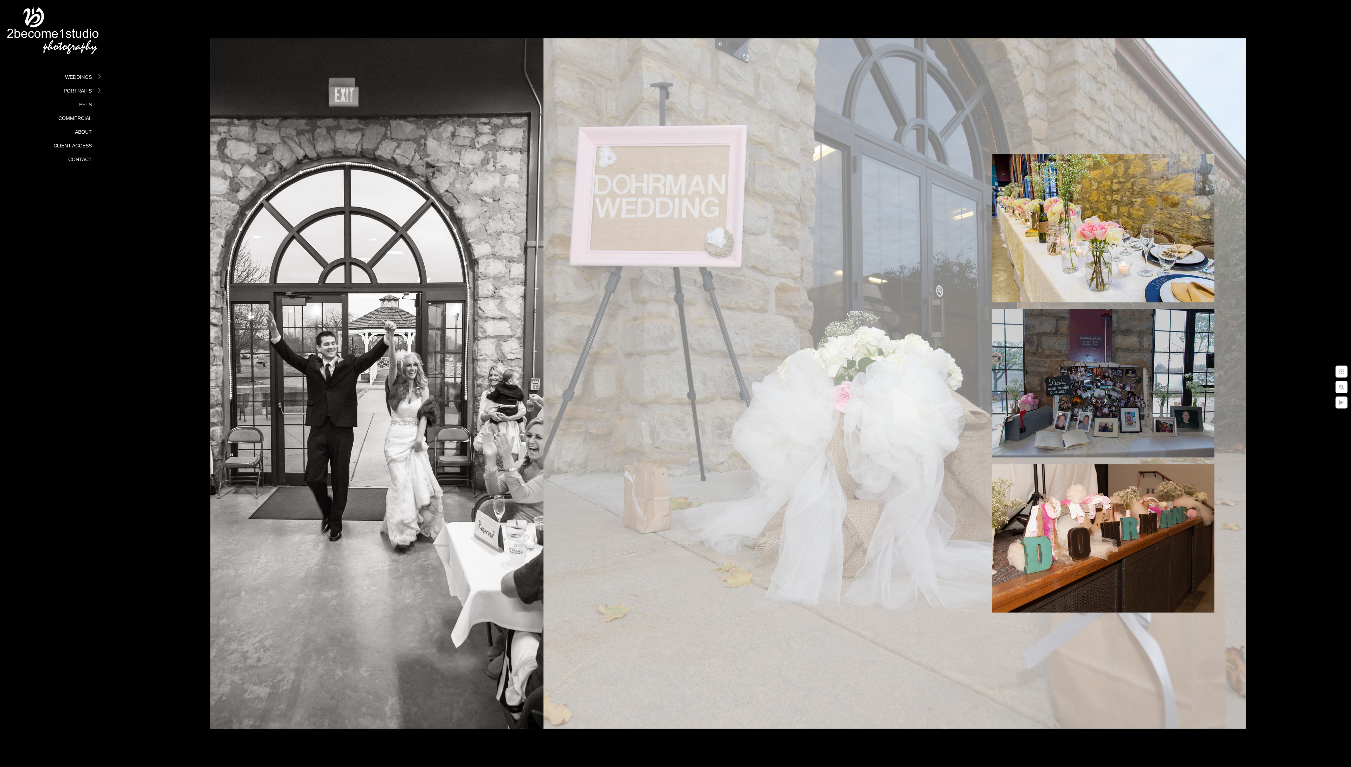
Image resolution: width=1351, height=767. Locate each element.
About (83, 132)
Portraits (78, 91)
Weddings (78, 77)
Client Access (72, 145)
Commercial (75, 118)
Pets (85, 104)
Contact (80, 159)
